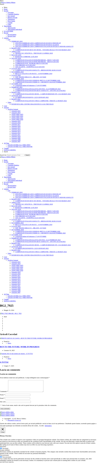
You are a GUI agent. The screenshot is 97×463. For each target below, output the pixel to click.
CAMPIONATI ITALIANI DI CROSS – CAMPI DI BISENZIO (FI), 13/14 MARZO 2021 (43, 94)
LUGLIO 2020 (16, 75)
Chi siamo (11, 12)
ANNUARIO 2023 (17, 114)
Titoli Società (11, 28)
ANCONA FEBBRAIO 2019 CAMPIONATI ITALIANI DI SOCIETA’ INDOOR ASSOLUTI (44, 46)
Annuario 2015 (15, 128)
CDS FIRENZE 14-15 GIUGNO (25, 65)
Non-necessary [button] (4, 455)
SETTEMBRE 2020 (17, 79)
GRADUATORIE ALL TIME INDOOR (20, 146)
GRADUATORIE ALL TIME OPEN (19, 145)
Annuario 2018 (15, 123)
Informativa (48, 425)
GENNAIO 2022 (16, 95)
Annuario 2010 (15, 136)
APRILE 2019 (15, 51)
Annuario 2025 (15, 111)
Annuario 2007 (15, 141)
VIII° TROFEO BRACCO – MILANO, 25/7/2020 (30, 77)
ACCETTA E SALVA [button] (7, 462)
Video (9, 102)
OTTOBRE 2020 (16, 84)
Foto (9, 39)
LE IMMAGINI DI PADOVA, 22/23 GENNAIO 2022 (32, 97)
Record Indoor (12, 34)
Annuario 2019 (15, 121)
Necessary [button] (3, 446)
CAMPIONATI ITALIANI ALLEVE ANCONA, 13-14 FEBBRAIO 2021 (38, 89)
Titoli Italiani (7, 26)
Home (5, 9)
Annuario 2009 (15, 138)
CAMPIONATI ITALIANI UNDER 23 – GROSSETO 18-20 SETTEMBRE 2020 (40, 82)
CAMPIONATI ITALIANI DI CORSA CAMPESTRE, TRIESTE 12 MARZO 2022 (41, 101)
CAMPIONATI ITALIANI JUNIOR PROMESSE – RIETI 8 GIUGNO (37, 62)
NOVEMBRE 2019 (17, 72)
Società (6, 11)
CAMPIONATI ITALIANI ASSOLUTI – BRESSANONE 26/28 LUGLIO (38, 70)
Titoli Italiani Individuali (15, 29)
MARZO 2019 (15, 48)
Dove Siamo (11, 21)
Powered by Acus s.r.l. (14, 420)
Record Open (12, 36)
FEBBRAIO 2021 (16, 87)
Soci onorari (11, 16)
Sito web (2, 402)
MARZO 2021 (15, 92)
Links (9, 24)
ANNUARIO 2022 (17, 116)
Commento (4, 391)
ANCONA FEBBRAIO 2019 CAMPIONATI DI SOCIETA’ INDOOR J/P (38, 43)
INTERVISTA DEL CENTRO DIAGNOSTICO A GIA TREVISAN (32, 104)
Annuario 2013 (15, 131)
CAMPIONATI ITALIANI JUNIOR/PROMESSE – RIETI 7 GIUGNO (37, 60)
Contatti (10, 22)
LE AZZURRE (8, 31)
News (9, 343)
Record (6, 33)
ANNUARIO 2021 (17, 118)
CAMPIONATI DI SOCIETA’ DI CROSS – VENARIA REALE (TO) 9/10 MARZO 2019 (43, 50)
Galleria (6, 38)
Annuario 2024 (15, 112)
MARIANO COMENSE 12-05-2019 (26, 56)
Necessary (5, 448)
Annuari (6, 107)
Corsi (5, 106)
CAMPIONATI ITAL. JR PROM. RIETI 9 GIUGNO (31, 63)
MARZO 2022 (15, 99)
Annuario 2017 (15, 124)
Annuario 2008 (15, 140)
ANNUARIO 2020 (17, 119)
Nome (2, 395)
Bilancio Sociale (12, 17)
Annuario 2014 (15, 129)
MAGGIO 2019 (16, 55)
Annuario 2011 (15, 135)
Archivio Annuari (13, 109)
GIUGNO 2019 (16, 58)
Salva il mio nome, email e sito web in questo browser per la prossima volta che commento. (29, 405)
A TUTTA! (4, 362)
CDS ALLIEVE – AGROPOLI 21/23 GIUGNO (30, 67)
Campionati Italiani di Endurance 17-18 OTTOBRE (30, 85)
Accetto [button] (41, 425)
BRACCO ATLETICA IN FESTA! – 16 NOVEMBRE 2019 (33, 73)
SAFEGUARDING (10, 150)
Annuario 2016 (15, 126)
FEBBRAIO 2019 (16, 41)
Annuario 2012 (15, 133)
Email (2, 398)
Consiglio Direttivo (13, 14)
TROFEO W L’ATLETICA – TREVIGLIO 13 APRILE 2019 (34, 53)
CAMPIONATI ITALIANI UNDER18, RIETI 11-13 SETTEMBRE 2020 (37, 80)
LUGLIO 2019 (16, 68)
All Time (6, 143)
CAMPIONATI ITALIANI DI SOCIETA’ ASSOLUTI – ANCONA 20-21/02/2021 (40, 90)
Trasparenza (11, 19)
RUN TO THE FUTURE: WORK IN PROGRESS (19, 347)
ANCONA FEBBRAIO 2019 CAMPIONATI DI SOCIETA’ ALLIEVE (37, 45)
